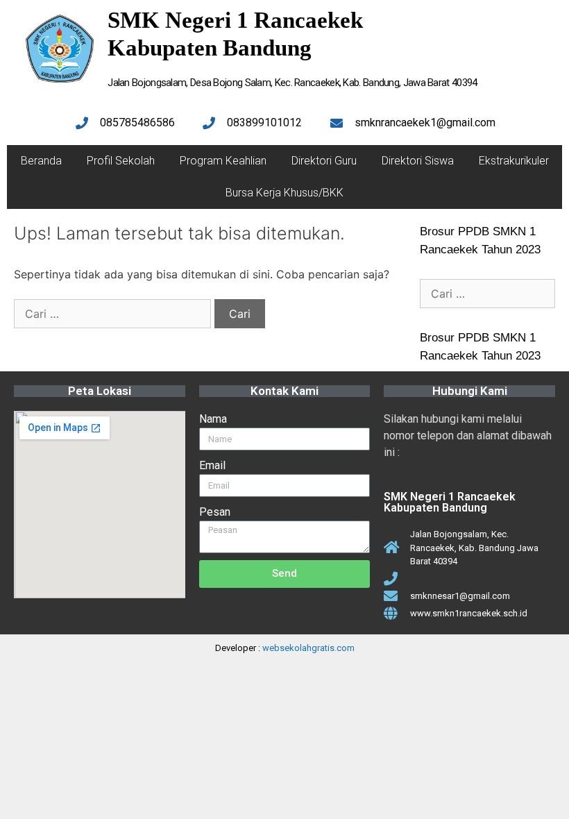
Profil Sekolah (121, 160)
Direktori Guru (324, 160)
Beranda (41, 160)
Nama (213, 418)
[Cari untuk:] (114, 314)
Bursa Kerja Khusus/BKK (284, 192)
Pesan (214, 511)
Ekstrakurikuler (514, 160)
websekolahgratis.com (308, 648)
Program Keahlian (223, 160)
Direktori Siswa (418, 160)
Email (212, 465)
